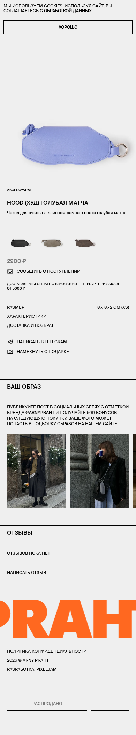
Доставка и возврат (30, 325)
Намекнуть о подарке (43, 351)
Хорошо (68, 27)
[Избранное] (24, 725)
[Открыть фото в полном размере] (9, 437)
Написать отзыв (26, 572)
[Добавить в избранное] (110, 704)
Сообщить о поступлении (48, 271)
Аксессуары (19, 190)
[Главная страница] (68, 725)
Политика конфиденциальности (46, 651)
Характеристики (26, 316)
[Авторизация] (112, 724)
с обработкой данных (66, 10)
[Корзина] (126, 725)
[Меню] (10, 725)
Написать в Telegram (42, 341)
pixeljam (46, 669)
